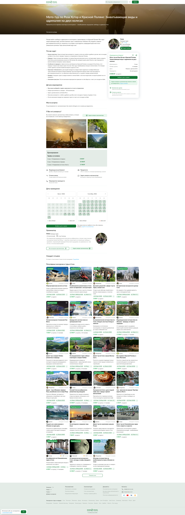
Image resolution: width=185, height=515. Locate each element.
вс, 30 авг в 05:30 (60, 400)
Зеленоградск (78, 503)
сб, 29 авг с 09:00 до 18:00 (76, 330)
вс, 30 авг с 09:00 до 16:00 (135, 294)
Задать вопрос (124, 83)
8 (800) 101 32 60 (128, 489)
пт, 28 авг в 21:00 (51, 330)
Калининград (92, 500)
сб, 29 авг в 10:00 (51, 294)
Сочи (62, 5)
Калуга (130, 500)
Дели (134, 500)
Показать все (92, 475)
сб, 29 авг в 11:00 (60, 294)
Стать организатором (89, 491)
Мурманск (85, 503)
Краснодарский (55, 5)
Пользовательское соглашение (110, 489)
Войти (135, 2)
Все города (115, 503)
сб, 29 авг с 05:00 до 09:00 (123, 332)
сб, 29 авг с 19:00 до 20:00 (76, 468)
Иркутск (109, 503)
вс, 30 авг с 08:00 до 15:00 (88, 294)
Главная (48, 5)
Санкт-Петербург (104, 500)
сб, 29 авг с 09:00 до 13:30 (76, 366)
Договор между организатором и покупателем (111, 492)
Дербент (104, 503)
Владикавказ (49, 503)
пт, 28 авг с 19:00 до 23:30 (76, 400)
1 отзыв (125, 42)
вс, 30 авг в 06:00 (60, 434)
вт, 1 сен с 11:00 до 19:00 (111, 400)
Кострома (90, 503)
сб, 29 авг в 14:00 (107, 296)
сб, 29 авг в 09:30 (131, 366)
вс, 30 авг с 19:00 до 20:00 (88, 468)
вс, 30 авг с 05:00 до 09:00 (135, 332)
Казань (97, 500)
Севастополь (112, 500)
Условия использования (89, 489)
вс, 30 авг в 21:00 (60, 330)
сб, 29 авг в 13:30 (60, 366)
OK (23, 511)
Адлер (79, 500)
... (66, 294)
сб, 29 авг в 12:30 (51, 366)
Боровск (96, 503)
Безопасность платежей (70, 489)
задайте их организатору (88, 226)
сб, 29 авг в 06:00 (51, 434)
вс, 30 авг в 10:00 (98, 332)
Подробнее (76, 259)
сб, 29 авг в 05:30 (51, 400)
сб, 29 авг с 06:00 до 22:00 (135, 434)
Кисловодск (85, 500)
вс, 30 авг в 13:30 (107, 366)
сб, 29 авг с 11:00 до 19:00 (100, 400)
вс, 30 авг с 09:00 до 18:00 (88, 330)
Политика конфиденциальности (110, 495)
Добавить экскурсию (51, 494)
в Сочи (55, 32)
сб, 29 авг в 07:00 (121, 400)
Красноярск (125, 500)
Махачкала (74, 500)
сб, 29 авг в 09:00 (121, 366)
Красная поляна (69, 5)
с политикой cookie (7, 512)
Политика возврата (69, 491)
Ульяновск (55, 503)
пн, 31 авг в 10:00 (107, 332)
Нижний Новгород (63, 503)
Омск (100, 503)
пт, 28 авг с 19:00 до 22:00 (76, 432)
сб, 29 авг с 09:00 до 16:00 (123, 294)
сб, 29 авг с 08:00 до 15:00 (76, 294)
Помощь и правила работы (90, 493)
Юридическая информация (71, 493)
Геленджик (71, 503)
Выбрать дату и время (61, 226)
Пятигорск (68, 500)
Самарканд (118, 500)
